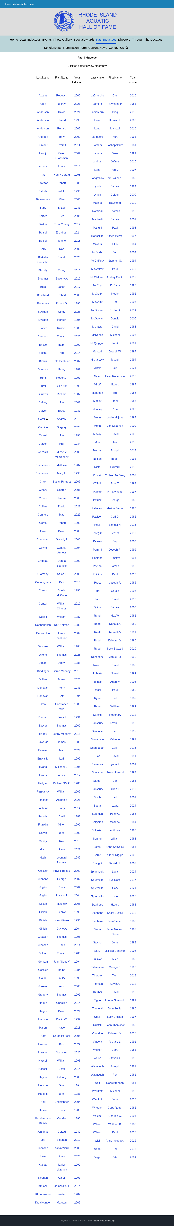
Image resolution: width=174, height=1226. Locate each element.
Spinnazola (97, 871)
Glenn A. (61, 912)
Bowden (43, 311)
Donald (115, 318)
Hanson (43, 1019)
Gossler (43, 969)
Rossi (97, 689)
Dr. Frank (114, 310)
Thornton (97, 983)
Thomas (62, 654)
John (62, 832)
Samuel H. (115, 524)
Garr (43, 849)
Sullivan (97, 959)
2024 (77, 232)
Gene (115, 153)
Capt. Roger (115, 1107)
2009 (77, 452)
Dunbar (42, 717)
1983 (77, 328)
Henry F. (62, 717)
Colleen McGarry (115, 475)
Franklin (43, 824)
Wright (97, 1148)
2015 (77, 419)
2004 (77, 895)
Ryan (61, 849)
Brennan (43, 336)
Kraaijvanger (43, 1202)
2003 (77, 903)
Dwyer (43, 725)
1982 (77, 465)
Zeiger (97, 1157)
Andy (61, 662)
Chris (61, 887)
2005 (77, 216)
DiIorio (43, 654)
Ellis (115, 244)
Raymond (115, 202)
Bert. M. (115, 533)
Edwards (43, 742)
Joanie (62, 240)
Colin (115, 747)
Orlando (115, 739)
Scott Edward (115, 648)
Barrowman (43, 199)
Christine (61, 1002)
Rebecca (61, 95)
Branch (43, 328)
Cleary (43, 489)
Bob (61, 1044)
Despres (43, 646)
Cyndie (61, 1118)
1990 (77, 191)
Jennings (42, 1131)
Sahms (97, 714)
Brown (43, 361)
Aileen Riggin (115, 855)
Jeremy (61, 498)
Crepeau (43, 560)
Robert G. (61, 303)
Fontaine (43, 808)
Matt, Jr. (61, 473)
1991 (77, 717)
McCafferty (97, 260)
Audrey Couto (115, 277)
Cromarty (42, 574)
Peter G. (115, 813)
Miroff (97, 384)
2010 (77, 603)
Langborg (97, 136)
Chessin (43, 452)
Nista (97, 467)
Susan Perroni (115, 772)
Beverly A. (62, 278)
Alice (115, 959)
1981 (77, 1093)
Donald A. (115, 623)
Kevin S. (115, 723)
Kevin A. (115, 983)
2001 (77, 402)
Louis (61, 166)
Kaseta (43, 1164)
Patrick (97, 500)
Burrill (43, 386)
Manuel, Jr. (114, 656)
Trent (115, 975)
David (61, 112)
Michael (115, 128)
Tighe (97, 1000)
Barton (43, 224)
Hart (43, 1035)
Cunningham (43, 582)
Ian (115, 442)
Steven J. (115, 1058)
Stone (97, 929)
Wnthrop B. (115, 1124)
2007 (77, 361)
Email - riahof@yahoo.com (19, 4)
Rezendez (97, 656)
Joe (61, 402)
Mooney (97, 409)
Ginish (43, 912)
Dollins (43, 679)
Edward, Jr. (115, 640)
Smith (97, 797)
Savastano (97, 739)
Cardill (42, 419)
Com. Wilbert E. (115, 178)
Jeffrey (62, 103)
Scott (62, 1068)
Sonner (97, 838)
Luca (115, 871)
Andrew (61, 419)
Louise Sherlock (115, 1000)
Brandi (62, 257)
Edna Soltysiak (115, 846)
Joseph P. (115, 582)
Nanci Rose (62, 920)
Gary (62, 1085)
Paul (61, 352)
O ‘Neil (97, 475)
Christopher (62, 1101)
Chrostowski (43, 465)
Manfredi (97, 211)
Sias (97, 756)
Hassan (43, 1044)
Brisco (43, 344)
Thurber (97, 992)
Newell (115, 673)
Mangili (97, 227)
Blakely (42, 270)
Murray (97, 450)
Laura (114, 805)
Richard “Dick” (61, 783)
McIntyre (97, 326)
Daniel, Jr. (115, 863)
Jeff (115, 367)
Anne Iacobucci (115, 1140)
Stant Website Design (104, 1220)
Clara (115, 1049)
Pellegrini (97, 533)
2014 (77, 352)
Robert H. (115, 714)
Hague (43, 1002)
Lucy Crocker (115, 1016)
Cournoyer (43, 539)
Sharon (61, 489)
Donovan (42, 687)
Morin (97, 417)
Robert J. (61, 377)
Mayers (97, 244)
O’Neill (97, 483)
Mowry (97, 434)
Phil (61, 443)
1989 (77, 369)
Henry (61, 369)
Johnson (43, 1148)
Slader (97, 780)
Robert (62, 183)
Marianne (61, 1052)
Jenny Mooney (62, 733)
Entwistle (42, 758)
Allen (43, 103)
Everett (61, 145)
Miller (97, 376)
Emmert (43, 750)
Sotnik (97, 846)
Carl (115, 95)
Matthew (62, 465)
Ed (115, 392)
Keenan (43, 1177)
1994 (77, 547)
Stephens (97, 921)
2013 (77, 582)
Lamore (97, 103)
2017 (77, 224)
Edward (61, 336)
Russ (61, 1156)
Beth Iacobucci (62, 361)
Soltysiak (97, 822)
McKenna (97, 334)
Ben (114, 252)
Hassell (43, 1060)
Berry (43, 249)
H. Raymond (115, 491)
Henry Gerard (62, 174)
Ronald (61, 128)
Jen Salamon (115, 425)
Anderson (43, 120)
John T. (115, 483)
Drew (43, 704)
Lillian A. (115, 789)
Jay (115, 541)
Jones (43, 1156)
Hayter (43, 1077)
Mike (62, 199)
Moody (97, 400)
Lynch (97, 186)
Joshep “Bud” (115, 145)
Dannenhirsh (43, 624)
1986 (77, 183)
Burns (43, 377)
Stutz (97, 950)
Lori (61, 758)
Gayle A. (62, 928)
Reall (97, 632)
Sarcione (97, 731)
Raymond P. (115, 103)
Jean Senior (115, 921)
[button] (127, 48)
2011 (77, 145)
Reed (97, 640)
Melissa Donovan (115, 950)
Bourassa (43, 303)
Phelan (97, 566)
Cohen (43, 498)
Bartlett (43, 216)
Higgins (43, 1093)
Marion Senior (115, 508)
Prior (97, 590)
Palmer (97, 491)
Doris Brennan (115, 1083)
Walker (97, 1049)
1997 (77, 377)
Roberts (97, 673)
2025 (77, 427)
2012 (77, 278)
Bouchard (43, 295)
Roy (114, 1074)
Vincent (97, 1041)
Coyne (43, 547)
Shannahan (97, 747)
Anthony (62, 1077)
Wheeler (97, 1107)
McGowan (97, 318)
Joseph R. (115, 549)
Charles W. (115, 1115)
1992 (77, 560)
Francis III (61, 895)
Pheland (97, 557)
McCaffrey (97, 269)
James (62, 679)
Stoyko (97, 942)
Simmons (97, 764)
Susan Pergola (62, 481)
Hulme (43, 1110)
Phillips (97, 574)
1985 (77, 207)
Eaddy (43, 733)
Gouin (43, 978)
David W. (61, 1019)
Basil (62, 816)
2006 (77, 295)
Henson (43, 1085)
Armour (43, 145)
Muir (97, 442)
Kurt (114, 136)
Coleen (115, 194)
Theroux (97, 975)
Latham (97, 145)
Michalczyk (97, 359)
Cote (43, 531)
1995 (77, 120)
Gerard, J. (61, 539)
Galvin (43, 832)
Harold (62, 120)
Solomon (97, 813)
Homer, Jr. (115, 120)
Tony (62, 136)
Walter (61, 1194)
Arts (43, 174)
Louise (62, 978)
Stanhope (97, 904)
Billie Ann (61, 386)
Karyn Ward (62, 1148)
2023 (77, 257)
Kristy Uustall (115, 912)
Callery (43, 402)
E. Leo (62, 207)
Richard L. (115, 1041)
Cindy (61, 311)
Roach (97, 665)
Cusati (43, 616)
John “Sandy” (62, 961)
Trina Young (61, 224)
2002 (77, 128)
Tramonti (97, 1008)
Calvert (43, 410)
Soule (97, 855)
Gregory (61, 427)
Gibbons (43, 879)
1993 (77, 590)
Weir (97, 1083)
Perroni (97, 549)
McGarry (97, 293)
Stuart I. (61, 574)
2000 (77, 95)
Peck (97, 524)
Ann (61, 986)
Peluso (97, 541)
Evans (43, 766)
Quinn (97, 607)
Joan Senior (115, 1008)
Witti (97, 1140)
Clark (43, 481)
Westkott (97, 1091)
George (61, 879)
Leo (115, 731)
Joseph (115, 359)
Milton (61, 824)
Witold (61, 191)
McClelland (97, 277)
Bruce (61, 410)
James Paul (62, 1186)
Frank (114, 343)
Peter (115, 1157)
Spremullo (97, 879)
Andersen (43, 112)
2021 (77, 103)
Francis (42, 816)
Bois (43, 286)
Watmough (97, 1066)
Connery (43, 514)
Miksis (97, 367)
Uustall (97, 1025)
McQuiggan (97, 343)
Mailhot (97, 202)
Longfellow (97, 178)
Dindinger (43, 671)
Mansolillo (97, 236)
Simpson (97, 772)
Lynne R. (115, 764)
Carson (43, 443)
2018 (77, 166)
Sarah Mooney (62, 671)
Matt (61, 514)
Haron (43, 1027)
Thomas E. (61, 775)
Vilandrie (97, 1033)
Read (97, 615)
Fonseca (43, 799)
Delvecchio (43, 633)
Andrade (43, 136)
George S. (115, 967)
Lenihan (97, 161)
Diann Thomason (115, 1025)
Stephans (97, 912)
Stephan (62, 1139)
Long (97, 169)
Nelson (97, 458)
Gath (43, 857)
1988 (77, 742)
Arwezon (43, 183)
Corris (43, 522)
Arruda (43, 166)
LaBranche (97, 95)
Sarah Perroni (61, 1035)
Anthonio (61, 799)
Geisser (43, 870)
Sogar (97, 805)
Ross (115, 409)
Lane (97, 120)
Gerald (62, 1131)
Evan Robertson (115, 376)
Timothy (115, 557)
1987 (77, 394)
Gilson (43, 903)
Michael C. (61, 766)
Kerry (61, 687)
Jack (115, 698)
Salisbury (97, 723)
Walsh (97, 1058)
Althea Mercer (115, 236)
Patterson (97, 508)
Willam (115, 838)
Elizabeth (61, 232)
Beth (61, 696)
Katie (61, 1027)
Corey (61, 270)
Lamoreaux (97, 112)
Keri (61, 582)
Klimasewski (43, 1194)
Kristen (115, 896)
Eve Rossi (115, 879)
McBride (97, 252)
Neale (115, 293)
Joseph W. (115, 351)
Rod (115, 301)
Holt (42, 1101)
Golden (43, 953)
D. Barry (115, 285)
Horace (61, 319)
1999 (77, 522)
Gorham (43, 961)
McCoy (97, 285)
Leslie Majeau (115, 417)
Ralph (61, 344)
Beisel (43, 232)
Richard (61, 394)
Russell (61, 328)
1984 (77, 443)
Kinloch (43, 1186)
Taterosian (97, 967)
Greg (115, 112)
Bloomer (43, 278)
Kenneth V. (115, 632)
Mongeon (97, 392)
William (61, 616)
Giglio (43, 887)
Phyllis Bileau (61, 870)
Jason (61, 286)
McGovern (97, 310)
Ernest (62, 1110)
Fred (61, 216)
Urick (97, 1016)
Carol (61, 1177)
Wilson (97, 1124)
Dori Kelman (61, 624)
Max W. (115, 615)
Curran (43, 590)
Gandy (43, 841)
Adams (43, 95)
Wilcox (97, 1115)
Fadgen (43, 783)
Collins (43, 506)
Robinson (97, 681)
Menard (97, 351)
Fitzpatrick (43, 791)
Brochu (43, 352)
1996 (77, 303)
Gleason (43, 936)
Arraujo (43, 153)
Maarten (62, 1202)
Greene (42, 986)
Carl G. (115, 516)
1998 (77, 174)
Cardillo (43, 427)
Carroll (43, 435)
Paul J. (115, 169)
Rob (61, 249)
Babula (43, 191)
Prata (97, 582)
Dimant (43, 662)
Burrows (43, 369)
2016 (77, 270)
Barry (43, 207)
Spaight (97, 863)
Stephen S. (115, 260)
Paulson (97, 516)
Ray (61, 841)
